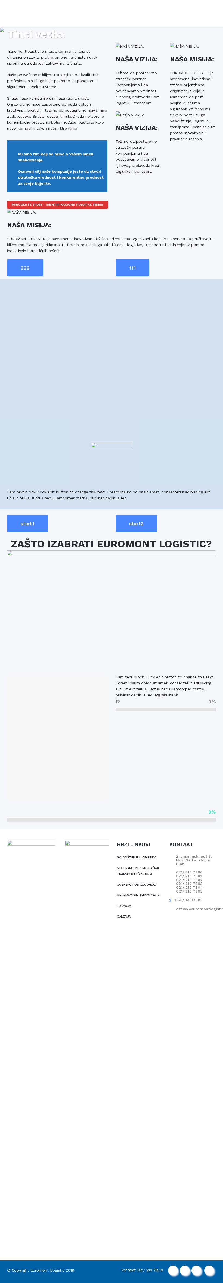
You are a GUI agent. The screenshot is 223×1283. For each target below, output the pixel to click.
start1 (27, 523)
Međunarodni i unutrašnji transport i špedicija (138, 871)
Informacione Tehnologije (138, 895)
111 (132, 268)
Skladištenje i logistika (136, 857)
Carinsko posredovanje (136, 885)
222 (25, 268)
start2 (136, 523)
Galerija (124, 916)
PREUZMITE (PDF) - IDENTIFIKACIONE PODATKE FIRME (57, 205)
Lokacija (124, 906)
